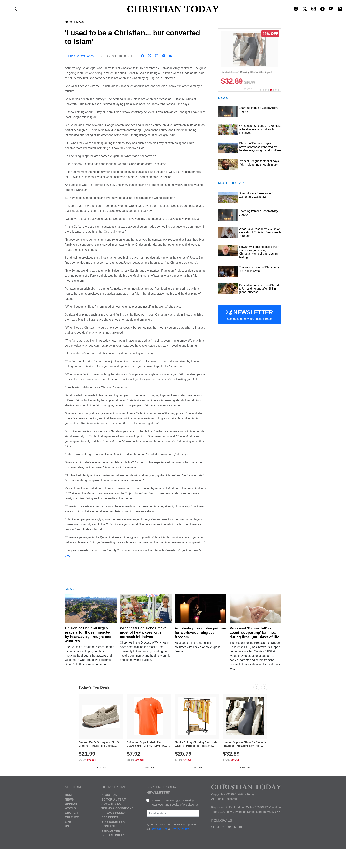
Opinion (71, 803)
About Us (109, 795)
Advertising (111, 803)
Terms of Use (159, 828)
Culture (72, 817)
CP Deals (248, 89)
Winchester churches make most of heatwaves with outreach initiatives (143, 632)
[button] (6, 9)
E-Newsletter (113, 821)
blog (67, 555)
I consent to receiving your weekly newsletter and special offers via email (175, 802)
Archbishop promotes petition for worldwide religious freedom (200, 632)
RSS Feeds (109, 817)
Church (71, 812)
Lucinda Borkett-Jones (79, 55)
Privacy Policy (113, 812)
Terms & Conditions (117, 808)
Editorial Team (113, 799)
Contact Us (111, 826)
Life (68, 821)
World (70, 808)
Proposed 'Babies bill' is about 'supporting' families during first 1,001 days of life (254, 632)
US (67, 826)
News (80, 21)
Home (69, 21)
